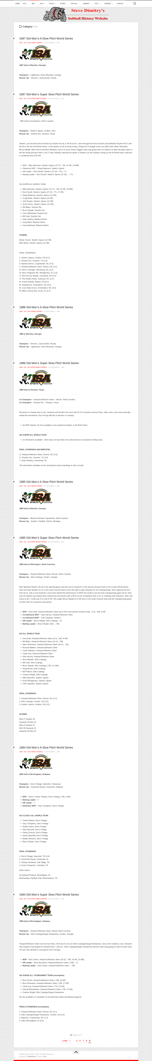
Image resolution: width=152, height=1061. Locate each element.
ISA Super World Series (37, 98)
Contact (120, 3)
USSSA (51, 3)
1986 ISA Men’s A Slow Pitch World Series (46, 307)
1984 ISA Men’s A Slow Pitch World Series (46, 747)
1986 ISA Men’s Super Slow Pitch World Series (49, 363)
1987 (20, 43)
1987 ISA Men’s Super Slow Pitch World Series (49, 94)
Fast (96, 3)
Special (74, 3)
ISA (33, 3)
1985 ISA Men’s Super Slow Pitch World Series (49, 537)
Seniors (107, 3)
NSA (41, 3)
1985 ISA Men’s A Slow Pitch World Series (46, 481)
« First (64, 1041)
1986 (20, 311)
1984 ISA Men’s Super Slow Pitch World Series (49, 894)
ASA (24, 3)
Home (17, 3)
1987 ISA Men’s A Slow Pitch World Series (46, 38)
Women (86, 3)
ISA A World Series (35, 43)
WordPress (32, 1056)
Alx (45, 1056)
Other (62, 3)
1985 (20, 486)
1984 (20, 752)
